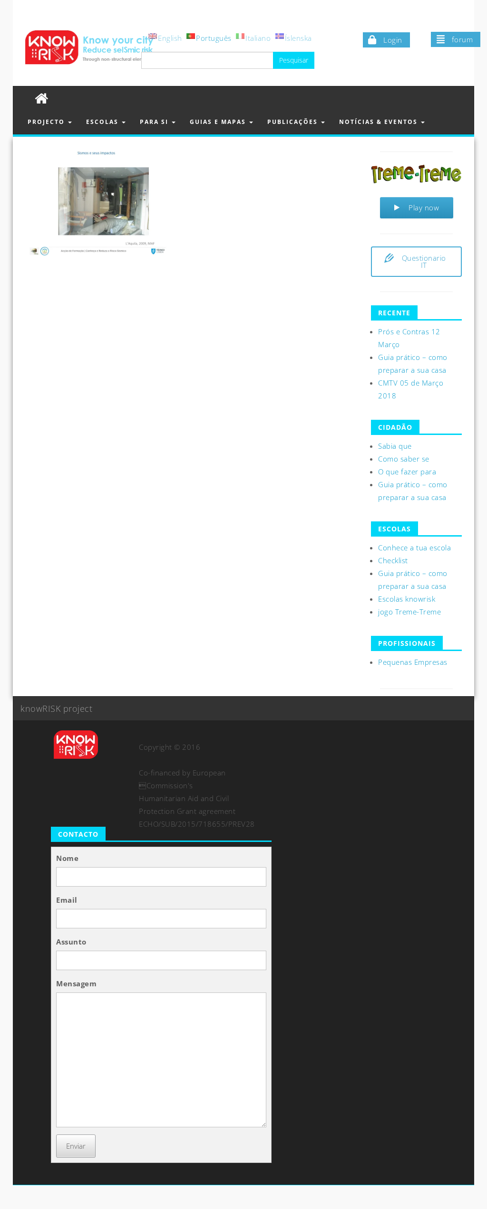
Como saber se (403, 458)
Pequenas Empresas (413, 662)
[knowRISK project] (42, 98)
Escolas (103, 122)
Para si (155, 122)
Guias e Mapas (219, 122)
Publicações (293, 122)
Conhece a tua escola (414, 547)
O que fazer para (407, 471)
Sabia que (395, 446)
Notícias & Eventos (379, 122)
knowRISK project (56, 708)
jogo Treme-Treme (409, 611)
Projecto (47, 122)
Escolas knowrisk (406, 599)
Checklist (393, 560)
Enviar (76, 1146)
